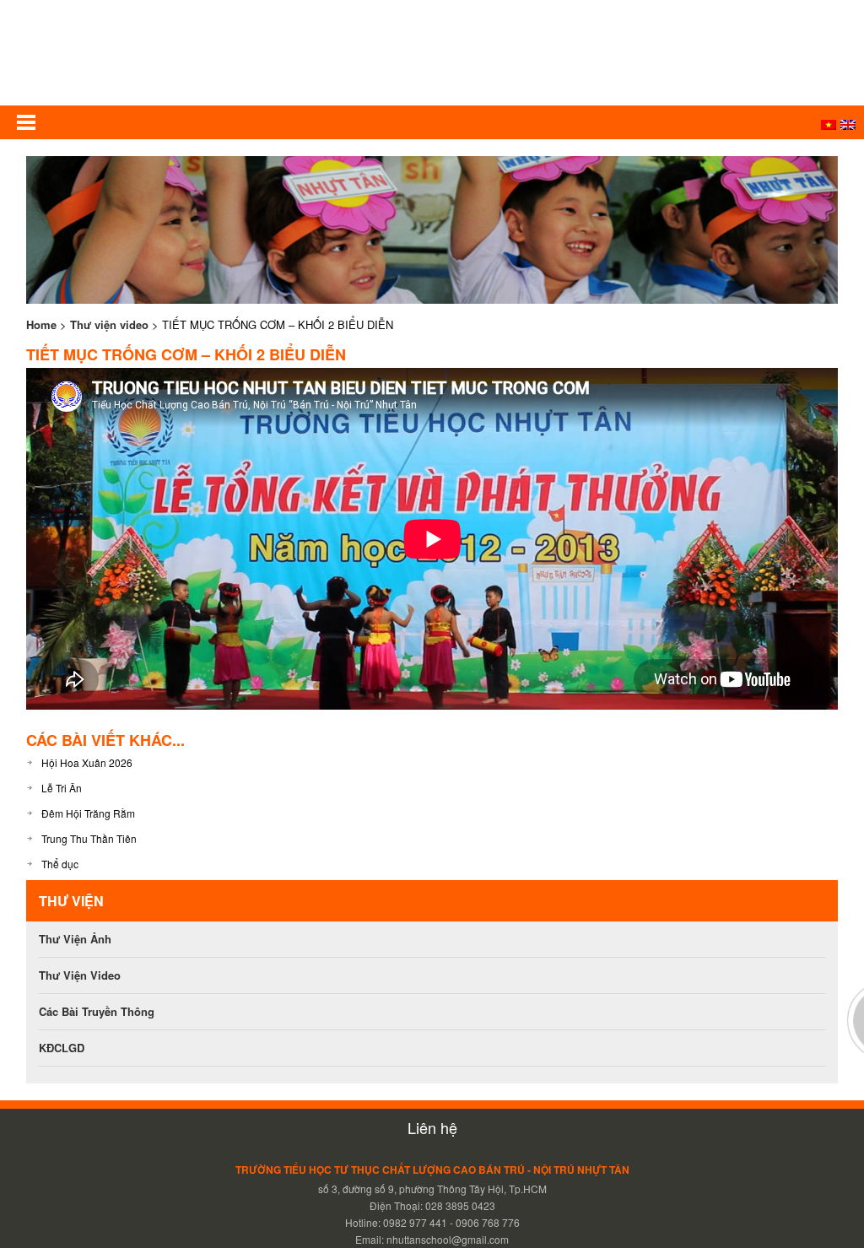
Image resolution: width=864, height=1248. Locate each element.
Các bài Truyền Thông (96, 1011)
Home (41, 324)
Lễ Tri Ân (61, 788)
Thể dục (59, 863)
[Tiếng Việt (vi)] (828, 125)
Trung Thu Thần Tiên (89, 838)
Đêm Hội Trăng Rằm (88, 813)
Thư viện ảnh (75, 939)
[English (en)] (848, 125)
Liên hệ (432, 1127)
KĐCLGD (61, 1048)
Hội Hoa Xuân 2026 (86, 762)
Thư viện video (109, 324)
